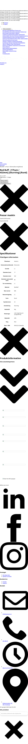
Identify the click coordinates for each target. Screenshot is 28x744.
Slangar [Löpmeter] (13, 42)
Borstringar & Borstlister (9, 33)
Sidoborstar (23, 32)
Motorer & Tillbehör (8, 45)
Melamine (12, 38)
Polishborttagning (7, 37)
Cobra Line (14, 37)
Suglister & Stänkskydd (8, 34)
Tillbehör (17, 33)
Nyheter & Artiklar (7, 576)
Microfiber (18, 38)
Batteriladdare (6, 48)
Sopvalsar (18, 32)
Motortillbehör (6, 47)
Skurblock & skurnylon (11, 40)
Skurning (12, 36)
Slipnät (4, 40)
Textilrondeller (24, 38)
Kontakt (5, 581)
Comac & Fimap (12, 51)
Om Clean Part (6, 575)
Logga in (5, 583)
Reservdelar (6, 51)
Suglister (16, 34)
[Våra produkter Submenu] (12, 29)
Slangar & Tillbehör (7, 41)
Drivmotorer (22, 45)
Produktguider (6, 53)
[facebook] (14, 541)
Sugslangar (5, 42)
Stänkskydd (22, 34)
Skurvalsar (12, 32)
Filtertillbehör (17, 44)
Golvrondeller (6, 36)
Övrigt (4, 52)
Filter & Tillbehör (7, 44)
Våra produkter (7, 29)
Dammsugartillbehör (8, 49)
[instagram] (14, 569)
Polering (16, 36)
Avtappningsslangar (17, 41)
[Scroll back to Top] (0, 179)
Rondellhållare (6, 32)
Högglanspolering (23, 36)
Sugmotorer (16, 45)
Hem (1, 162)
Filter (12, 44)
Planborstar (18, 30)
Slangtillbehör (21, 42)
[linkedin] (14, 513)
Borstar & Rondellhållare (9, 30)
